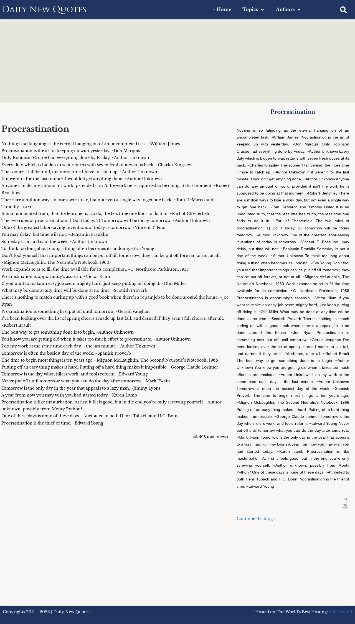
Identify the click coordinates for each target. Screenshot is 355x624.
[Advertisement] (177, 61)
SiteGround (340, 611)
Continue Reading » (256, 518)
